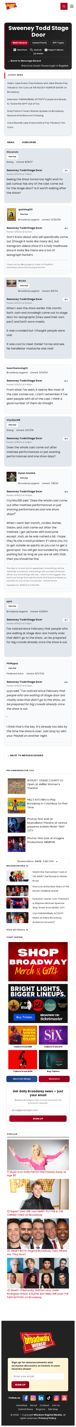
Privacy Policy (47, 1418)
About (33, 1405)
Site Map (53, 1409)
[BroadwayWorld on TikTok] (49, 1398)
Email (11, 142)
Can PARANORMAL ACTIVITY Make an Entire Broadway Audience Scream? (48, 918)
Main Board (20, 42)
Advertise (21, 1405)
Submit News (25, 1409)
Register (45, 6)
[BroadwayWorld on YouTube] (64, 1398)
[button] (64, 6)
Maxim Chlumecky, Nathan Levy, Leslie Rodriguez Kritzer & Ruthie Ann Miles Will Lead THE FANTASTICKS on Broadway (38, 1293)
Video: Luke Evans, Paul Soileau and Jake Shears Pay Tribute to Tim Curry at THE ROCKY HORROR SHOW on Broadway (37, 88)
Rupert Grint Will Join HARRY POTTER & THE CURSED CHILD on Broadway (35, 1213)
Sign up (38, 1118)
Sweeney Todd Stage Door (24, 170)
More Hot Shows (22, 1078)
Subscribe (29, 142)
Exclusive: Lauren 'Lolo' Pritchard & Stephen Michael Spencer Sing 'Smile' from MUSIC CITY (51, 903)
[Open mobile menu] (71, 6)
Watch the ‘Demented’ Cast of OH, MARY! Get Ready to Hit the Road (50, 876)
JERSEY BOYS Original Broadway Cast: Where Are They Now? (37, 1252)
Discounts (54, 1078)
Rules (40, 53)
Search (38, 50)
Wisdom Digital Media (48, 1414)
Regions (40, 1409)
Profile (12, 156)
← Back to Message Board (24, 60)
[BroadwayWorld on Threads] (56, 1398)
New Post (22, 50)
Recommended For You (20, 770)
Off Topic (58, 42)
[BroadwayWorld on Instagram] (33, 1398)
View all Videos (15, 929)
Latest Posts (39, 42)
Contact (44, 1405)
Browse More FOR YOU (35, 861)
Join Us (56, 1405)
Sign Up (20, 1384)
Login (55, 6)
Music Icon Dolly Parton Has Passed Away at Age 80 (36, 1173)
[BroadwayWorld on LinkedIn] (41, 1398)
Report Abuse (55, 50)
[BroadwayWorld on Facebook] (25, 1398)
